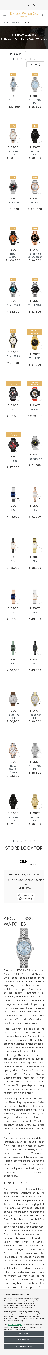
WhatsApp (27, 898)
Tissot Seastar (13, 255)
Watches (16, 23)
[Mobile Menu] (5, 14)
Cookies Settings (24, 1346)
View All (34, 864)
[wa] (40, 5)
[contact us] (45, 5)
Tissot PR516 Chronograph (34, 255)
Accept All (24, 1333)
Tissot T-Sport (21, 1241)
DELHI (24, 861)
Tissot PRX (34, 202)
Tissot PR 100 (13, 202)
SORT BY (33, 64)
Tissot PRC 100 (35, 102)
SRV (13, 510)
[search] (29, 5)
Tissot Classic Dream (13, 769)
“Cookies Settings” (15, 1325)
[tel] (34, 5)
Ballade (13, 100)
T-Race (13, 409)
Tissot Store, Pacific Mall (26, 874)
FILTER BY (13, 54)
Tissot (13, 96)
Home (6, 23)
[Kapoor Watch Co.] (24, 15)
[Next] (34, 59)
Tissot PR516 (13, 305)
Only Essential (24, 1340)
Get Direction (27, 895)
